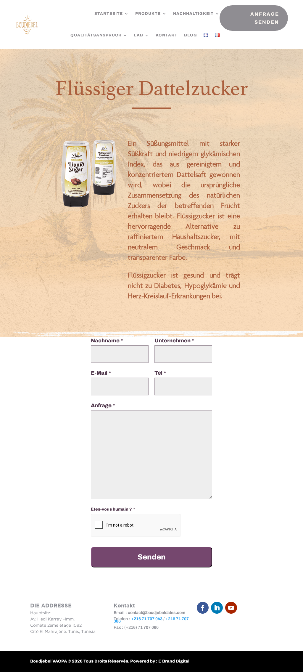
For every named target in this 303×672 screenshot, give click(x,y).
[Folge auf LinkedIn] (217, 608)
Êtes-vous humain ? (113, 509)
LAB (138, 35)
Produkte (148, 14)
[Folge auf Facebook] (203, 608)
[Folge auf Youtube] (231, 608)
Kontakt (167, 35)
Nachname (107, 341)
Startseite (108, 14)
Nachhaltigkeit (193, 14)
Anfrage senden (264, 18)
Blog (190, 35)
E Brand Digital (173, 661)
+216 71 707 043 (146, 619)
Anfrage (103, 405)
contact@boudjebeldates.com (156, 612)
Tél (160, 373)
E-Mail (101, 373)
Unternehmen (174, 341)
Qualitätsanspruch (96, 35)
